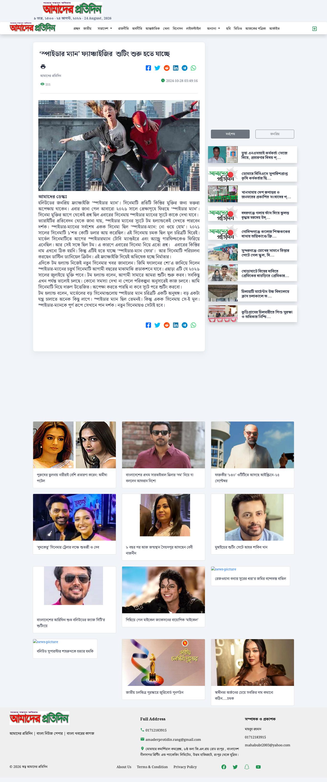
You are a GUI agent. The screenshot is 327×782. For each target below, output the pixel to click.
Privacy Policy (185, 767)
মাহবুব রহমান (253, 729)
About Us (124, 767)
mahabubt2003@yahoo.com (267, 745)
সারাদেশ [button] (103, 28)
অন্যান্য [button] (212, 28)
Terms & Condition (152, 767)
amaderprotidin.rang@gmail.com (173, 739)
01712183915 (156, 730)
